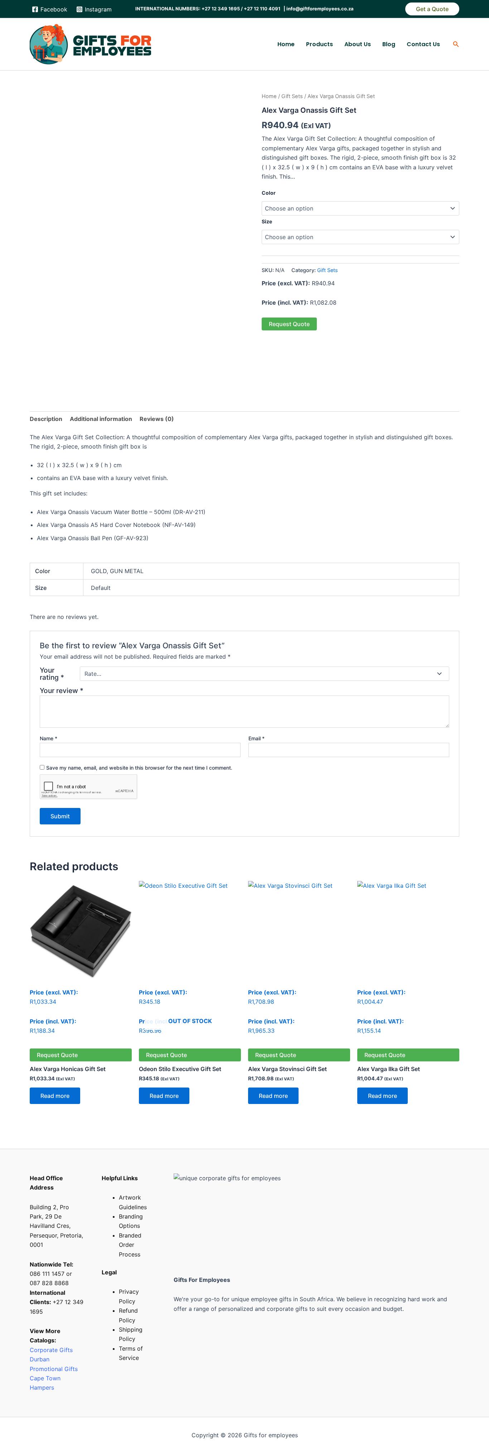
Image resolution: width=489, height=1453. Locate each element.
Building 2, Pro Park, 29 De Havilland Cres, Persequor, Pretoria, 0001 (56, 1226)
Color (269, 193)
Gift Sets (292, 96)
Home (286, 44)
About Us (357, 44)
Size (267, 221)
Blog (388, 44)
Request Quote (289, 324)
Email (256, 738)
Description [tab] (46, 418)
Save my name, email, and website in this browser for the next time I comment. (139, 768)
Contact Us (423, 44)
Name (48, 738)
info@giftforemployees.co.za (320, 8)
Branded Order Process (130, 1245)
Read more (54, 1095)
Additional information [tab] (101, 418)
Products (319, 44)
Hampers (42, 1387)
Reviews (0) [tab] (157, 418)
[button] (432, 9)
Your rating (52, 674)
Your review (61, 690)
